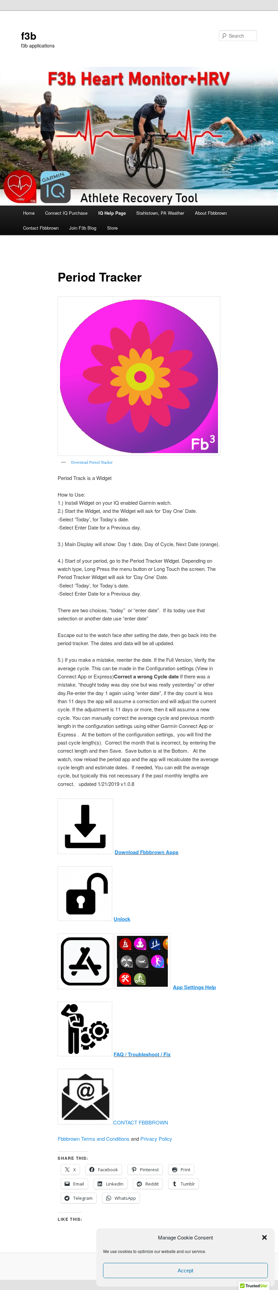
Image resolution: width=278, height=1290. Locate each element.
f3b (28, 35)
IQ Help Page (112, 213)
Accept (185, 1270)
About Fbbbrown (211, 213)
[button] (264, 1237)
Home (29, 213)
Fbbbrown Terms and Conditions (94, 1138)
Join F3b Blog (82, 228)
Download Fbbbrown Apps (146, 852)
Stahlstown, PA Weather (160, 213)
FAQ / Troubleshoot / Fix (142, 1054)
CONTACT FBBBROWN (140, 1122)
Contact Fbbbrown (41, 228)
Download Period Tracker (92, 462)
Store (112, 228)
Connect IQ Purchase (66, 213)
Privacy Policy (156, 1138)
